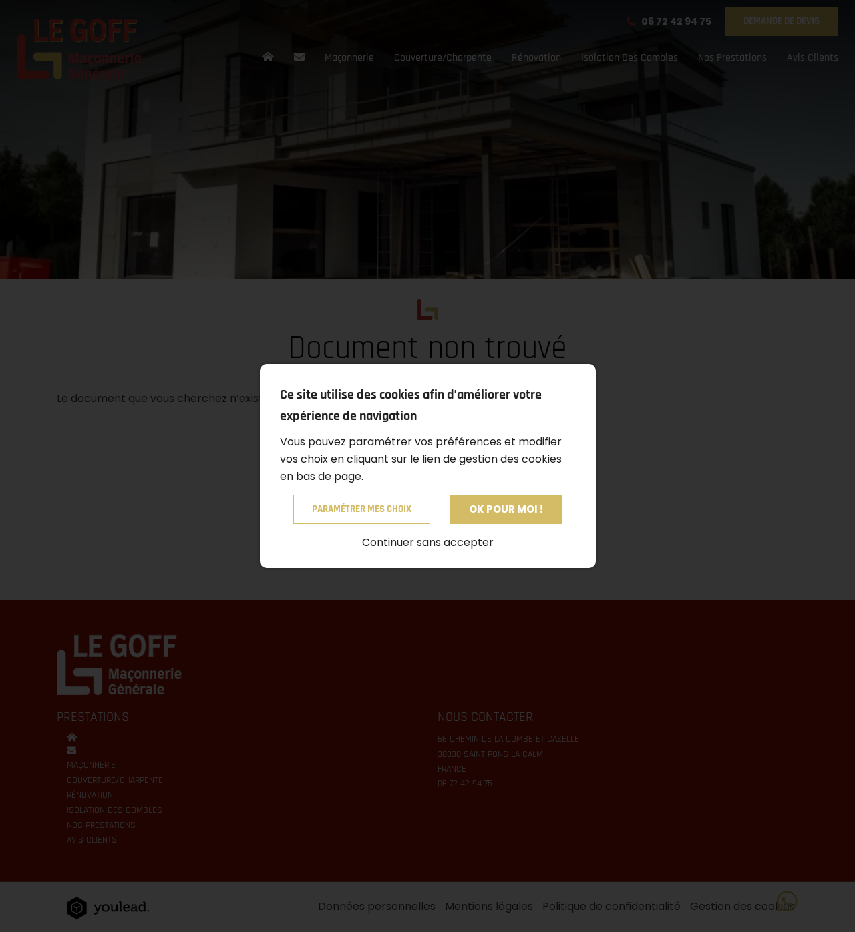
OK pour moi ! (506, 509)
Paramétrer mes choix (361, 509)
